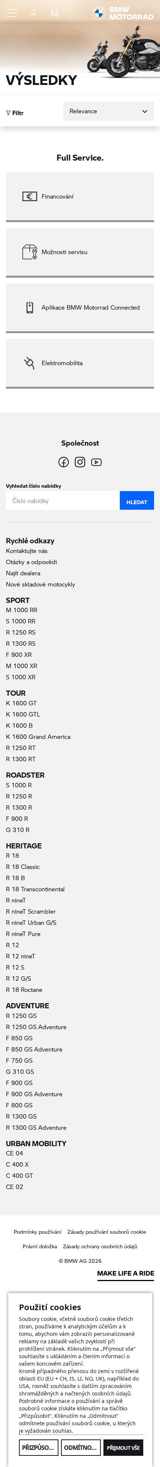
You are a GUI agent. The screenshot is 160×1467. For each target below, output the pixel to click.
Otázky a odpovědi (31, 561)
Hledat (137, 500)
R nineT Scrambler (31, 911)
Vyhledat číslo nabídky (33, 484)
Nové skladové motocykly (40, 584)
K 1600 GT (21, 703)
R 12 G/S (18, 978)
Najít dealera (23, 573)
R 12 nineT (20, 956)
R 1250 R (19, 796)
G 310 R (17, 829)
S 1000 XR (20, 677)
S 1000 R (19, 785)
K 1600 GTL (23, 714)
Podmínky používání (37, 1232)
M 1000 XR (21, 665)
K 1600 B (19, 725)
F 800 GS (19, 1105)
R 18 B (15, 877)
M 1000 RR (21, 610)
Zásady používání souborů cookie (106, 1232)
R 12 (12, 944)
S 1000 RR (20, 621)
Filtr (17, 111)
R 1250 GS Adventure (36, 1026)
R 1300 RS (20, 643)
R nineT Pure (23, 933)
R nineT (16, 900)
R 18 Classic (23, 866)
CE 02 (14, 1186)
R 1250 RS (20, 632)
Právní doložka (40, 1246)
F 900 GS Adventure (34, 1094)
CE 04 (14, 1153)
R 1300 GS (21, 1116)
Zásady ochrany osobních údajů (100, 1246)
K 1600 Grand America (38, 736)
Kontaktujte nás (27, 550)
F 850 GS (19, 1038)
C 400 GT (19, 1175)
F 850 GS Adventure (34, 1049)
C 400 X (17, 1164)
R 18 (12, 855)
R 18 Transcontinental (35, 889)
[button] (12, 13)
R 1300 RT (21, 759)
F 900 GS (19, 1082)
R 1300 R (19, 807)
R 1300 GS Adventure (36, 1127)
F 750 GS (19, 1060)
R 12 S (15, 967)
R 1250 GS (21, 1015)
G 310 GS (20, 1071)
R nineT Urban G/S (31, 922)
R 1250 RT (21, 747)
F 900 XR (19, 654)
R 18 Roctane (24, 989)
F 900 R (17, 818)
